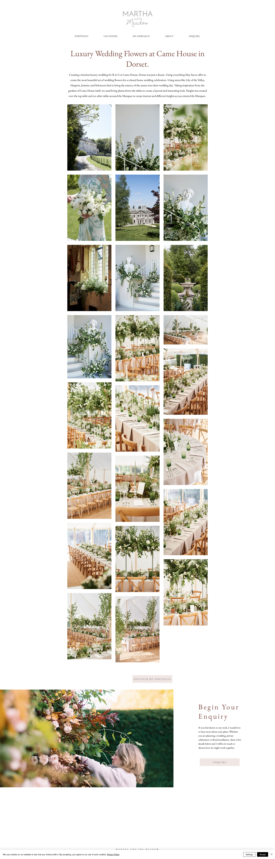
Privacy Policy (113, 854)
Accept (263, 854)
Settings (249, 854)
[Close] (271, 854)
